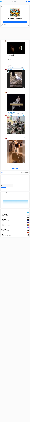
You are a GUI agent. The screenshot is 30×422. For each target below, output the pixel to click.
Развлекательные (5, 6)
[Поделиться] (3, 25)
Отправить (4, 187)
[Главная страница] (1, 1)
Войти (28, 1)
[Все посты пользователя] (22, 172)
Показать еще (15, 168)
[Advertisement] (15, 33)
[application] (15, 200)
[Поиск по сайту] (12, 1)
